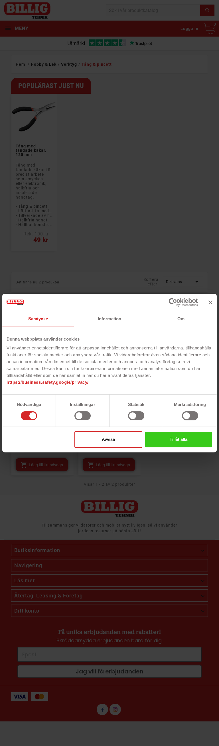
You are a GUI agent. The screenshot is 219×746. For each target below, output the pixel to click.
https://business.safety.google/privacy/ (48, 382)
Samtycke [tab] (38, 318)
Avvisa (108, 439)
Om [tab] (180, 318)
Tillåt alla (178, 439)
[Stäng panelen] (210, 302)
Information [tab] (109, 318)
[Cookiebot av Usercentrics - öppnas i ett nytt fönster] (173, 302)
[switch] (82, 415)
